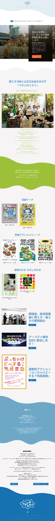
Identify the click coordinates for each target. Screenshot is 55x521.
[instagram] (27, 512)
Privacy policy (30, 519)
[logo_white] (27, 499)
